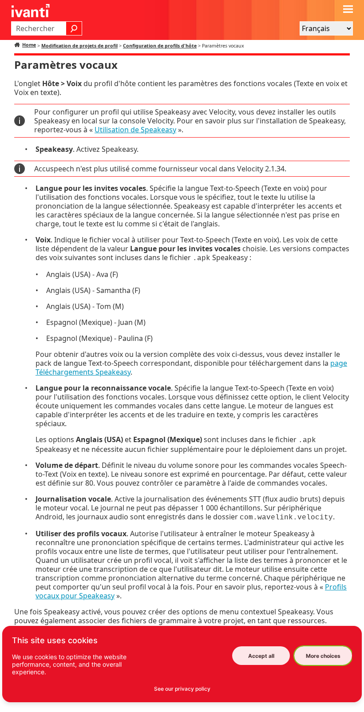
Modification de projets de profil (79, 46)
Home (29, 45)
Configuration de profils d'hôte (160, 46)
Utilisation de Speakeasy (135, 129)
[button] (74, 28)
